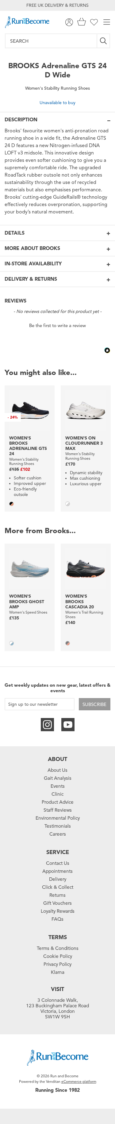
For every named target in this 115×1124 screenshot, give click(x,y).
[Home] (27, 22)
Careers (57, 834)
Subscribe (94, 704)
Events (58, 786)
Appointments (57, 871)
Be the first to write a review (57, 325)
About (57, 759)
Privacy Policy (57, 964)
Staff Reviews (58, 810)
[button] (57, 325)
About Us (57, 770)
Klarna (57, 972)
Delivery (57, 879)
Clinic (57, 794)
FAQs (57, 919)
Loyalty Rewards (58, 911)
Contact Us (57, 863)
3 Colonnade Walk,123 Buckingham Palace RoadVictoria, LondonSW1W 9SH (57, 1008)
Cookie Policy (57, 956)
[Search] (103, 40)
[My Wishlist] (94, 22)
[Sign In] (69, 22)
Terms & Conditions (58, 948)
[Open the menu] (106, 22)
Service (57, 852)
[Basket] (81, 22)
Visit (57, 989)
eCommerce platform (78, 1081)
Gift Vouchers (57, 903)
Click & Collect (57, 887)
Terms (57, 937)
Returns (57, 895)
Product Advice (58, 802)
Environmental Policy (58, 818)
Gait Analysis (57, 778)
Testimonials (57, 826)
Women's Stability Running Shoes (57, 88)
